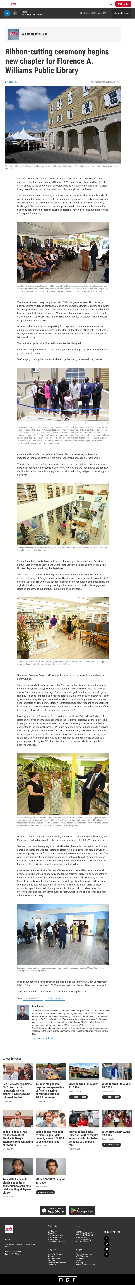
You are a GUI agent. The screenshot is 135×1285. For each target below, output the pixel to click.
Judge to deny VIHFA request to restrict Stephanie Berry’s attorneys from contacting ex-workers (18, 1138)
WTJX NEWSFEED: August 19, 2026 (116, 1133)
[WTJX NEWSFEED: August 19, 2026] (117, 1118)
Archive (51, 1256)
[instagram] (106, 1244)
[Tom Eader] (23, 1012)
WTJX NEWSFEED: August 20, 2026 (116, 1085)
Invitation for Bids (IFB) (85, 1265)
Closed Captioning (83, 1240)
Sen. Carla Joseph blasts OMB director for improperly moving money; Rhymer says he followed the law (17, 1090)
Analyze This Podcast (57, 1263)
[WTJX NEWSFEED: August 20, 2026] (117, 1071)
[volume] (15, 13)
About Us (52, 1233)
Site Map (79, 1263)
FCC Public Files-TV (84, 1233)
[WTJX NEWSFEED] (13, 34)
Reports (79, 1231)
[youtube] (106, 1249)
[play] (7, 13)
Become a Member (84, 1254)
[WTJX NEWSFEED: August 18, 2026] (51, 1166)
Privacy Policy (81, 1237)
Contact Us (52, 1231)
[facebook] (106, 1238)
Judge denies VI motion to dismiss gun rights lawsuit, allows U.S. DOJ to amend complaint (50, 1136)
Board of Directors (55, 1235)
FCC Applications (83, 1242)
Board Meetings (54, 1237)
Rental (78, 1261)
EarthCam (52, 1265)
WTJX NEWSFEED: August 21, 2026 (83, 1085)
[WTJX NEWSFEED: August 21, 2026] (84, 1071)
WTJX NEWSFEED (34, 34)
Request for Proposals (57, 1242)
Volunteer (80, 1258)
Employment (53, 1240)
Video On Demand (55, 1254)
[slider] (19, 13)
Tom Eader (12, 82)
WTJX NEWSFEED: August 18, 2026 (50, 1181)
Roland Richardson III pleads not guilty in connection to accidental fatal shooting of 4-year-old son (17, 1186)
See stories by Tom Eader (46, 1038)
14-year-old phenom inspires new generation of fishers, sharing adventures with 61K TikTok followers (50, 1090)
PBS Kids (51, 1261)
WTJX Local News (55, 998)
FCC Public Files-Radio (85, 1235)
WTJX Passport (82, 1256)
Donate (124, 4)
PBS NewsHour (54, 1258)
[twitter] (106, 1254)
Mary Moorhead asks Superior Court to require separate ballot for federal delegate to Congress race (84, 1138)
